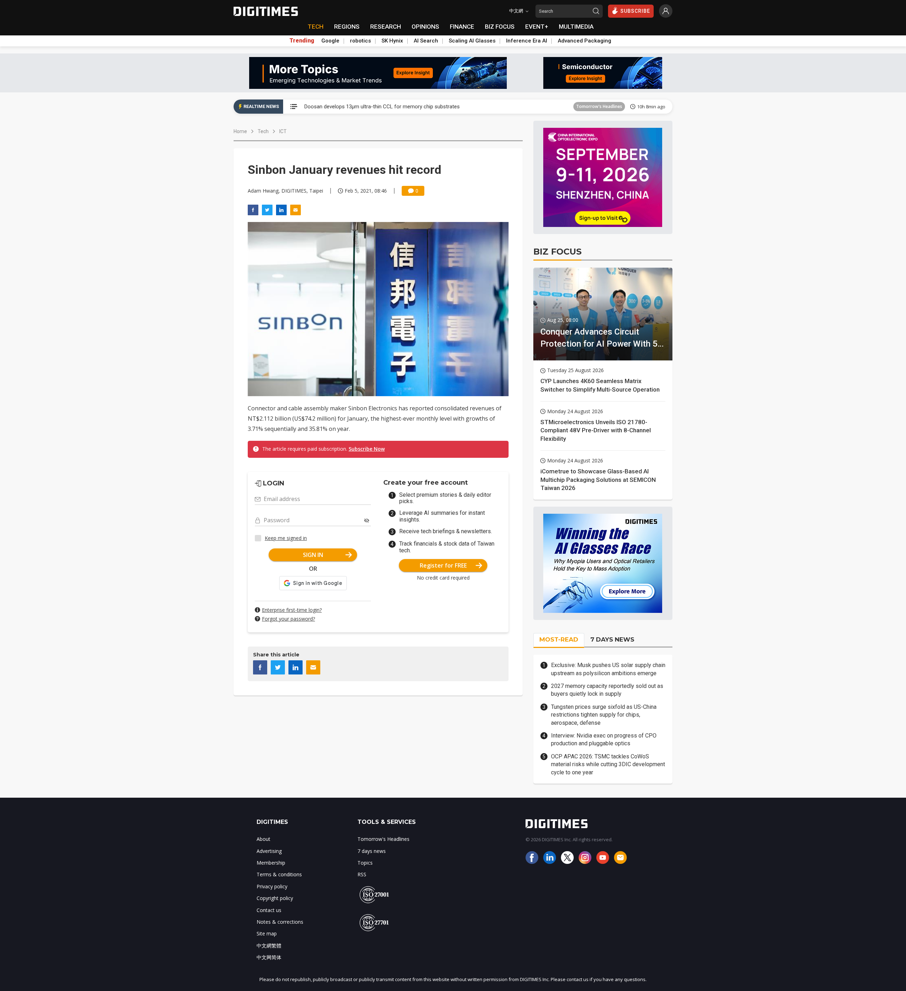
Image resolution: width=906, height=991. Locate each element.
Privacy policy (272, 886)
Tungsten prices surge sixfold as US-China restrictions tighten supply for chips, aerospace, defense (603, 715)
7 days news (371, 851)
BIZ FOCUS (500, 26)
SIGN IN (313, 555)
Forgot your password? (288, 618)
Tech (263, 131)
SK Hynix (392, 41)
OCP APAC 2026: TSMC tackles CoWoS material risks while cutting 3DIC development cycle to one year (608, 764)
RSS (361, 874)
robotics (360, 41)
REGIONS (347, 26)
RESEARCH (385, 26)
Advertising (269, 851)
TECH (315, 26)
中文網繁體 (269, 945)
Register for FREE (443, 565)
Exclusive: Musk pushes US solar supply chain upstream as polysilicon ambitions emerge (608, 669)
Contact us (269, 910)
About (263, 839)
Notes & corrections (280, 921)
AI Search (426, 41)
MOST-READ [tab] (558, 639)
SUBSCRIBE (635, 11)
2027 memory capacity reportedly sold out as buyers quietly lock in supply (607, 690)
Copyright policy (275, 898)
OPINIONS (425, 26)
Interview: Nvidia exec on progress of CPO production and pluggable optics (603, 739)
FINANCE (462, 26)
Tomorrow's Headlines (599, 106)
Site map (267, 933)
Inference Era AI (526, 41)
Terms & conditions (279, 874)
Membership (271, 862)
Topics (365, 862)
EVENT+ (536, 26)
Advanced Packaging (584, 41)
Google (330, 41)
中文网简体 (269, 957)
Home (240, 131)
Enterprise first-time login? (292, 609)
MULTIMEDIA (576, 26)
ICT (283, 131)
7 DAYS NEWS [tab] (612, 639)
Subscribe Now (367, 448)
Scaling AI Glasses (472, 41)
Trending (301, 41)
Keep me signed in (286, 538)
